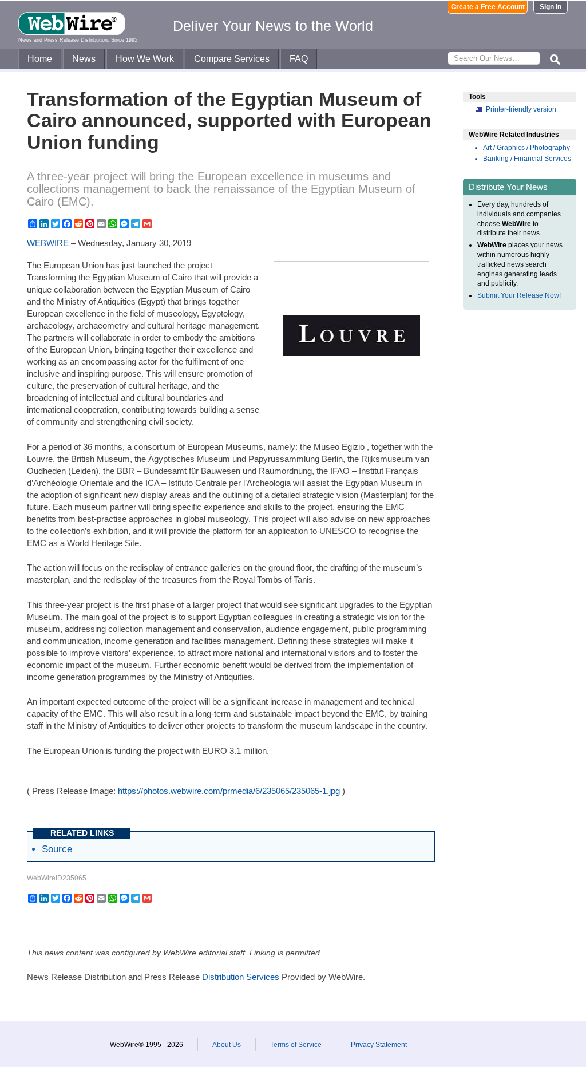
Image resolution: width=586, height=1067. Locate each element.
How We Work (145, 59)
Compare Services (232, 59)
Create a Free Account (488, 7)
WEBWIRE (48, 243)
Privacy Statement (379, 1045)
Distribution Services (240, 977)
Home (39, 59)
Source (57, 849)
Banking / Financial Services (527, 159)
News (84, 59)
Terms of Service (296, 1045)
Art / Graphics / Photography (526, 148)
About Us (226, 1045)
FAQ (299, 59)
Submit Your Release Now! (519, 295)
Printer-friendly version (521, 109)
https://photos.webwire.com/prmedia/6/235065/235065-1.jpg (229, 791)
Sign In (550, 7)
